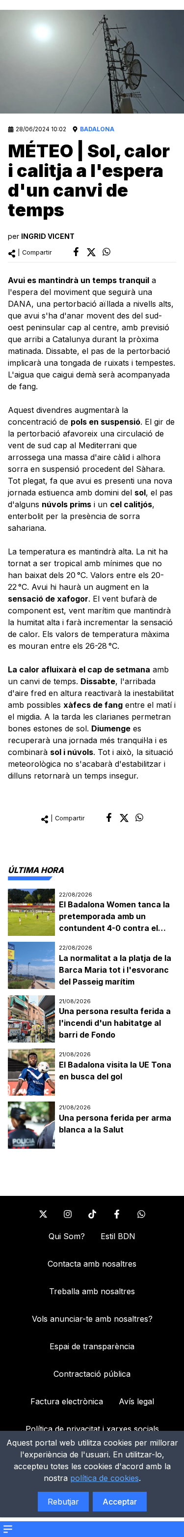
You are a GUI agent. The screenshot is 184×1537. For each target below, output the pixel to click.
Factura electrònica (66, 1401)
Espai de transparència (92, 1346)
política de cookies (104, 1478)
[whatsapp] (106, 251)
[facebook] (76, 251)
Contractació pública (92, 1374)
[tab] (36, 870)
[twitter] (91, 252)
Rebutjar (63, 1502)
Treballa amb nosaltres (92, 1291)
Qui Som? (67, 1236)
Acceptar (120, 1502)
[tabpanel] (92, 1019)
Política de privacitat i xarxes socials (92, 1429)
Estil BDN (118, 1236)
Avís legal (136, 1401)
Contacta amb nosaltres (92, 1264)
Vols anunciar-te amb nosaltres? (92, 1319)
